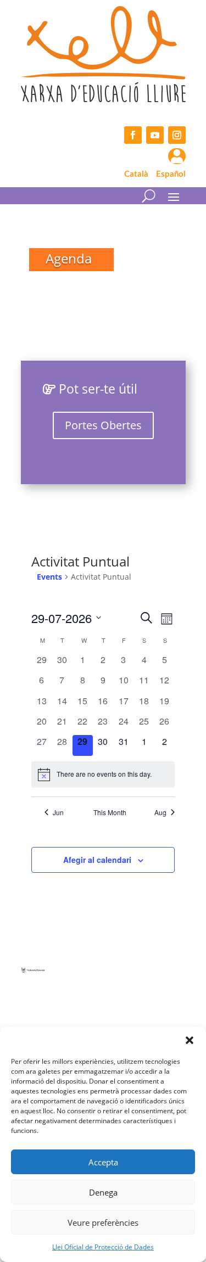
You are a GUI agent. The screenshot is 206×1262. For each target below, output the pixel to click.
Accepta (103, 1162)
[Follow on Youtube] (155, 135)
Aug (160, 812)
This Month (109, 812)
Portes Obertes (103, 425)
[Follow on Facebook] (133, 135)
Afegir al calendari (97, 859)
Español (171, 174)
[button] (189, 1040)
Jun (58, 812)
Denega (103, 1192)
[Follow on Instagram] (177, 135)
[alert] (103, 774)
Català (136, 174)
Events (49, 576)
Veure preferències (103, 1222)
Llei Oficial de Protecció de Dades (103, 1247)
